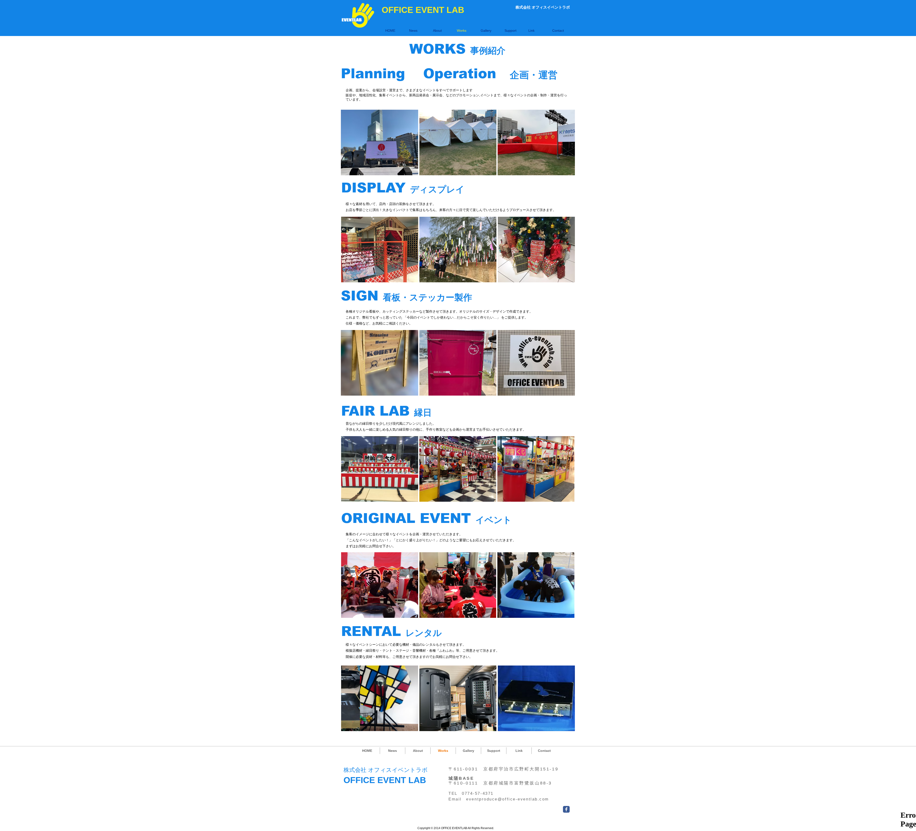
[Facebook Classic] (566, 809)
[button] (379, 142)
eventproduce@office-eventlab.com (507, 799)
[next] (564, 147)
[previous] (351, 147)
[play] (565, 171)
